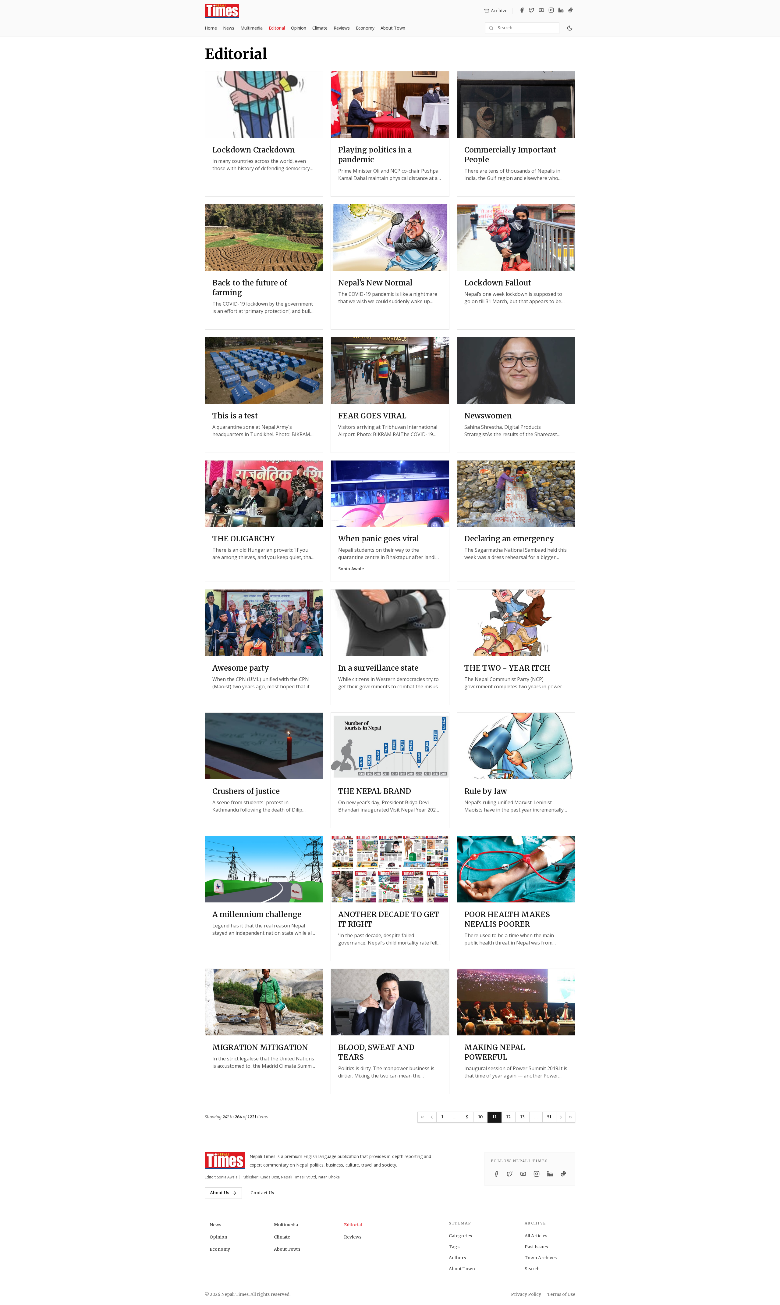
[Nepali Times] (225, 1160)
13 (522, 1117)
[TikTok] (570, 10)
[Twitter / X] (531, 10)
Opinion (298, 28)
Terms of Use (561, 1294)
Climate (320, 28)
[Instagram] (551, 10)
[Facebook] (521, 10)
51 (549, 1117)
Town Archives (541, 1257)
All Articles (536, 1236)
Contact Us (262, 1193)
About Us (219, 1193)
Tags (454, 1246)
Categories (460, 1236)
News (228, 28)
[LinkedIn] (561, 10)
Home (211, 28)
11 (494, 1117)
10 (480, 1117)
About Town (393, 28)
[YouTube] (541, 10)
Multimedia (251, 28)
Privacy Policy (526, 1294)
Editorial (277, 28)
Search (532, 1268)
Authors (457, 1257)
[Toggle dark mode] (569, 28)
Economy (365, 28)
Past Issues (536, 1246)
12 (508, 1117)
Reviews (342, 28)
